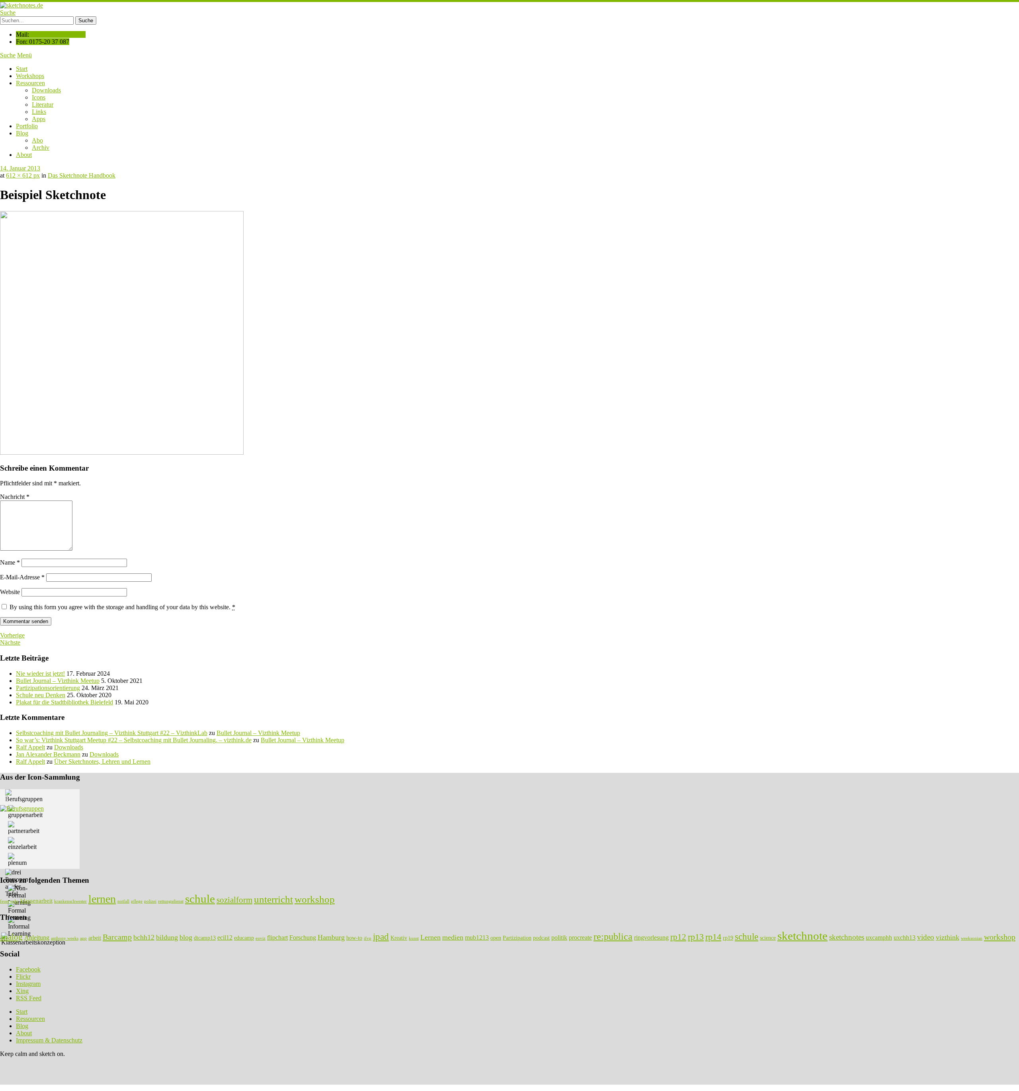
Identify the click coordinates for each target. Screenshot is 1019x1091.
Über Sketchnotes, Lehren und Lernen (102, 761)
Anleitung (36, 937)
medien (452, 937)
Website (10, 592)
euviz (260, 938)
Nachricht (14, 496)
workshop (315, 899)
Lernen (430, 937)
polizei (150, 901)
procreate (580, 937)
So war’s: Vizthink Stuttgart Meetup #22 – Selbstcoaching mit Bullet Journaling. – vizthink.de (134, 740)
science (768, 938)
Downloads (46, 90)
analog (11, 937)
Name (10, 562)
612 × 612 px (23, 175)
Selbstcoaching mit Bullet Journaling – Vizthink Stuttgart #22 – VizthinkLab (111, 732)
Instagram (28, 983)
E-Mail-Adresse (22, 577)
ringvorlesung (651, 937)
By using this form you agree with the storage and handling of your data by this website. (122, 607)
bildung (167, 937)
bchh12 (143, 937)
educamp (244, 938)
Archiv (40, 147)
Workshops (30, 75)
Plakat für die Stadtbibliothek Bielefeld (64, 702)
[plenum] (17, 859)
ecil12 (224, 937)
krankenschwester (70, 901)
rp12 (678, 937)
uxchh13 (905, 937)
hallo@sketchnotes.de (58, 34)
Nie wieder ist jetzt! (40, 673)
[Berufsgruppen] (24, 796)
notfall (123, 901)
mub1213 (477, 937)
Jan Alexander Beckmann (48, 754)
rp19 (728, 938)
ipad (381, 936)
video (925, 937)
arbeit (94, 938)
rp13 (696, 937)
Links (39, 111)
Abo (37, 140)
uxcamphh (879, 937)
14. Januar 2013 (20, 168)
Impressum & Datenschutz (49, 1040)
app (83, 938)
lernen (102, 899)
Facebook (28, 969)
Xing (22, 990)
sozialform (234, 900)
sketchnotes (846, 937)
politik (559, 937)
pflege (137, 901)
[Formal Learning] (19, 911)
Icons (38, 97)
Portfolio (27, 126)
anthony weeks (64, 938)
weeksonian (971, 938)
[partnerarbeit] (23, 828)
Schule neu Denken (40, 695)
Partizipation (517, 938)
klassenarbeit (36, 900)
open (495, 938)
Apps (38, 118)
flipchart (277, 937)
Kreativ (398, 938)
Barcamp (117, 937)
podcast (541, 938)
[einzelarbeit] (22, 844)
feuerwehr (9, 901)
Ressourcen (30, 83)
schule (200, 898)
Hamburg (331, 937)
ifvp (367, 938)
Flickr (23, 976)
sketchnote (802, 935)
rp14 (713, 937)
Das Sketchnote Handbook (81, 175)
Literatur (42, 104)
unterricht (273, 899)
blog (186, 937)
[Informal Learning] (19, 927)
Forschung (302, 937)
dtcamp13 (205, 938)
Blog (22, 133)
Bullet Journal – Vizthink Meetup (58, 680)
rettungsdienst (170, 901)
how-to (354, 938)
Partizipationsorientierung (48, 687)
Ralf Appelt (30, 747)
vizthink (947, 937)
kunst (414, 938)
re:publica (612, 936)
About (24, 154)
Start (21, 68)
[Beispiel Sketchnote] (122, 452)
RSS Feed (28, 998)
